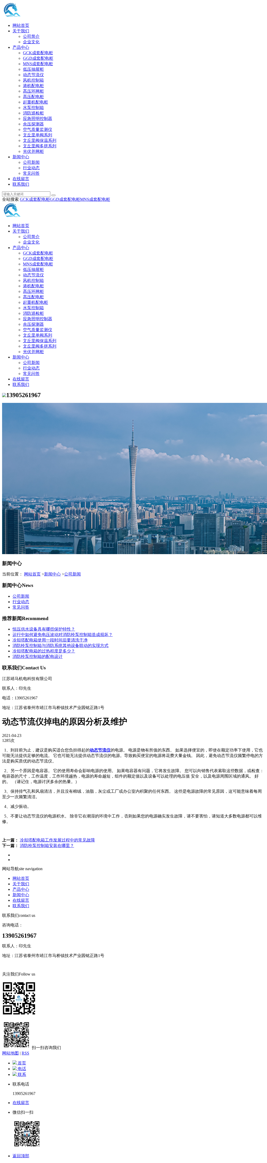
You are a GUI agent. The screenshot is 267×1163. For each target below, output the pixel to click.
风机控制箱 (33, 80)
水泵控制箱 (33, 107)
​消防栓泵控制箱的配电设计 (38, 656)
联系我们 (21, 184)
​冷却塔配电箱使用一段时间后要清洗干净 (50, 640)
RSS (25, 1053)
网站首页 (21, 25)
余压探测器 (33, 124)
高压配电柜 (33, 96)
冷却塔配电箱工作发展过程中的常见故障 (57, 840)
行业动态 (31, 168)
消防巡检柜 (33, 113)
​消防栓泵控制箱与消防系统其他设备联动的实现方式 (60, 645)
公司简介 (31, 36)
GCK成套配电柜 (38, 53)
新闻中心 (21, 157)
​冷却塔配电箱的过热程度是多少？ (44, 651)
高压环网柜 (33, 91)
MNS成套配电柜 (38, 64)
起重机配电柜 (35, 102)
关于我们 (21, 31)
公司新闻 (31, 162)
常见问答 (31, 173)
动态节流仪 (33, 74)
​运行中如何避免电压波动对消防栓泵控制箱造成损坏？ (63, 634)
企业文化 (31, 42)
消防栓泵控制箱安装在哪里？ (47, 845)
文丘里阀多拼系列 (39, 146)
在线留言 (21, 179)
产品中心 (21, 47)
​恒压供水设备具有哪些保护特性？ (44, 629)
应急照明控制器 (37, 118)
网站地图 (10, 1053)
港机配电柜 (33, 85)
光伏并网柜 (33, 151)
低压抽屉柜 (33, 69)
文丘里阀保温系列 (39, 140)
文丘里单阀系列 (37, 135)
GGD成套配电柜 (38, 58)
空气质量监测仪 (37, 129)
